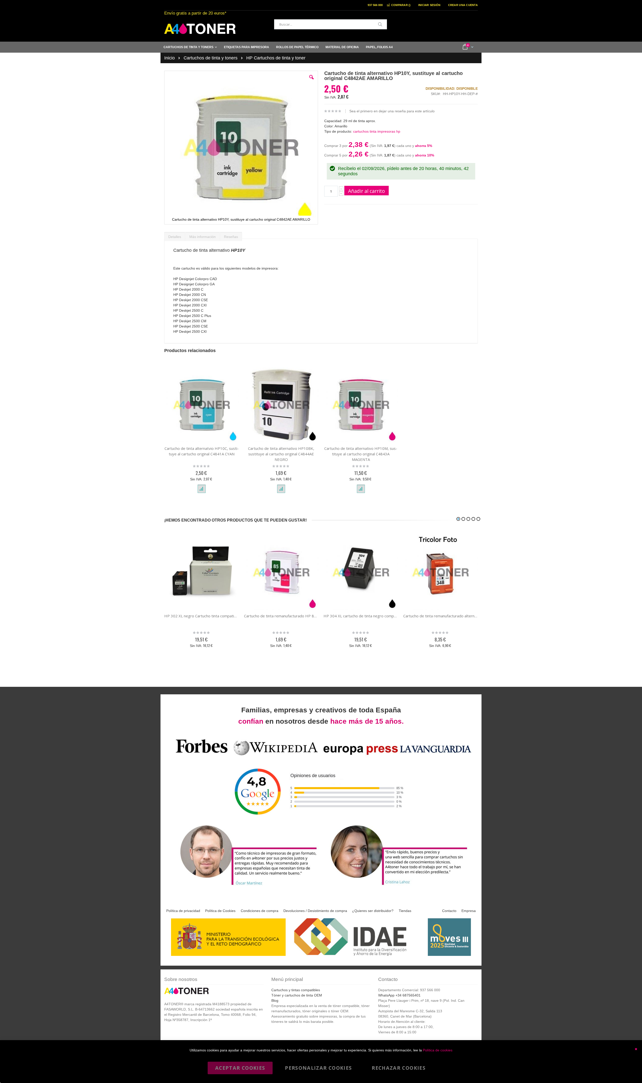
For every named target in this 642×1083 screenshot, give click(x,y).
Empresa (468, 911)
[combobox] (330, 24)
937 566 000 (375, 5)
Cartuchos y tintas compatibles (295, 990)
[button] (311, 81)
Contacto (449, 911)
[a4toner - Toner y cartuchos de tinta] (199, 28)
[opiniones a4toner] (246, 886)
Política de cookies (437, 1050)
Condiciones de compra (259, 911)
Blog (274, 1000)
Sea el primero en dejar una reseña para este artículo (392, 111)
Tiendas (405, 911)
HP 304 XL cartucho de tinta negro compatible (361, 615)
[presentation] (174, 235)
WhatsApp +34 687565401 (399, 995)
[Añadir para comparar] (202, 489)
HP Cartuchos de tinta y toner (275, 58)
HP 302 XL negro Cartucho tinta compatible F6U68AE (201, 615)
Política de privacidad (183, 911)
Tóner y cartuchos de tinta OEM (296, 995)
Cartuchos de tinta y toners (210, 58)
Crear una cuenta (463, 5)
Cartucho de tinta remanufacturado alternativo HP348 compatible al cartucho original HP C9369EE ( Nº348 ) (440, 615)
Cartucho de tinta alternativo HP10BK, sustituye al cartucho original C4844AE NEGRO (281, 454)
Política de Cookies (220, 911)
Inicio (169, 57)
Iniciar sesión (429, 5)
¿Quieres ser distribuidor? (372, 911)
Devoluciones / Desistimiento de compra (315, 911)
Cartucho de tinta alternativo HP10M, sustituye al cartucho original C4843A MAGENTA (360, 454)
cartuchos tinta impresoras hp (376, 131)
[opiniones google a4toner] (321, 756)
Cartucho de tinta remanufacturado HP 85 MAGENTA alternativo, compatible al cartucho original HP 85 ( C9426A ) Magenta (281, 615)
